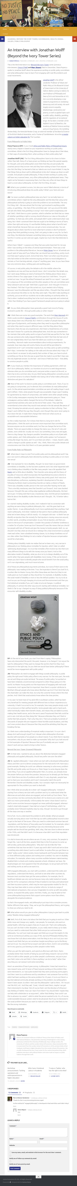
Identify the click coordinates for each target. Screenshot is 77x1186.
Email (42, 1139)
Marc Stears (36, 67)
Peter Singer (48, 250)
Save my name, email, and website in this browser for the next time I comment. (36, 1152)
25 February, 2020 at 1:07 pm (39, 1097)
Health (54, 39)
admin (23, 1081)
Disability (14, 1027)
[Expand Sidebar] (2, 39)
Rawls (10, 472)
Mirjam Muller (35, 1076)
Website (12, 1145)
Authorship (19, 29)
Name (11, 1139)
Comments (15, 1092)
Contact (5, 34)
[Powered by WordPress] (10, 1182)
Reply (14, 1106)
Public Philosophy (22, 41)
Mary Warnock (59, 315)
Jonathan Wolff (48, 80)
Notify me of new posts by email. (19, 1164)
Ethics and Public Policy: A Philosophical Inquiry (50, 146)
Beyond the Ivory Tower (27, 39)
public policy (34, 1027)
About (11, 29)
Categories (56, 29)
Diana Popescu (14, 61)
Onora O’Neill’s (30, 318)
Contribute (29, 29)
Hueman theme (26, 1182)
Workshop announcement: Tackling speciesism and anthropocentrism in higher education (16, 1073)
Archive (66, 29)
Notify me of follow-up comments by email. (23, 1158)
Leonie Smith (55, 1076)
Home (5, 29)
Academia (12, 39)
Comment (12, 1126)
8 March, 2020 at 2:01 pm (35, 1109)
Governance (44, 39)
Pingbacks (29, 1092)
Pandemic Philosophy (43, 29)
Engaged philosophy (24, 1027)
